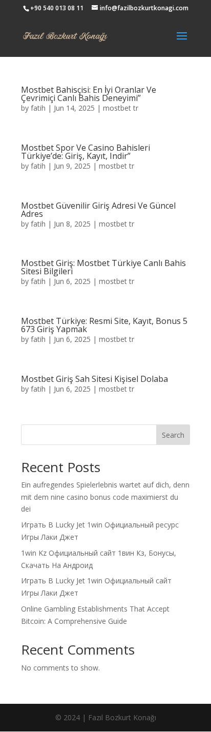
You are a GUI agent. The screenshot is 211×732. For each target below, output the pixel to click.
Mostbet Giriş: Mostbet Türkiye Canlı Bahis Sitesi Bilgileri (103, 267)
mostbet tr (120, 108)
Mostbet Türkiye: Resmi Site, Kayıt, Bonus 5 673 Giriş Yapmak (104, 325)
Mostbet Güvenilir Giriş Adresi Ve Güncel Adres (98, 209)
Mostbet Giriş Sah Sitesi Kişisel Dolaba (94, 378)
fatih (38, 108)
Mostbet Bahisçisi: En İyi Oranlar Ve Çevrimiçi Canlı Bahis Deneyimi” (88, 94)
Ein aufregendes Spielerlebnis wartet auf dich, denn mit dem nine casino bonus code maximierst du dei (105, 497)
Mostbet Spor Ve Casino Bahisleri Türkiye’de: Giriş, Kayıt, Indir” (85, 151)
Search (173, 435)
